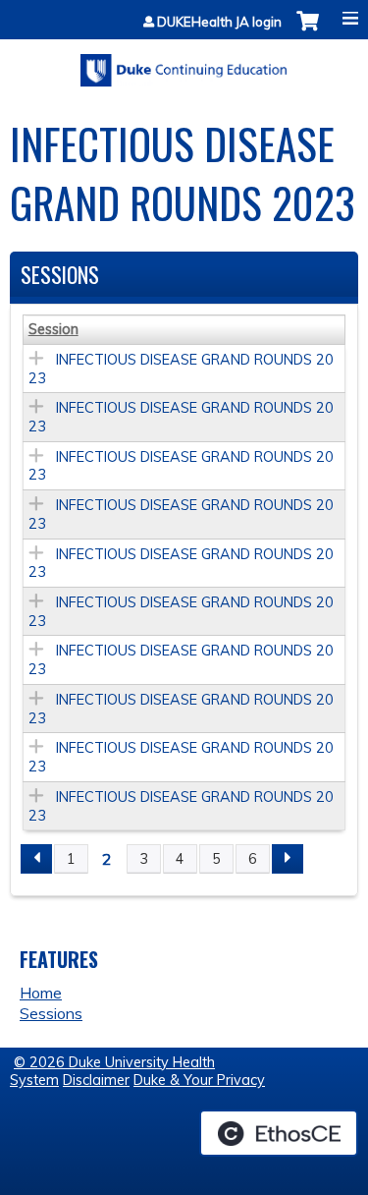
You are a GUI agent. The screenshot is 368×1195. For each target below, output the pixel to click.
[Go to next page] (287, 859)
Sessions (51, 1013)
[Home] (184, 63)
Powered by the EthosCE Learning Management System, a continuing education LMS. (278, 1133)
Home (41, 992)
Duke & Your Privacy (199, 1080)
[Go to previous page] (36, 859)
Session (53, 329)
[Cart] (307, 31)
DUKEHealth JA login (219, 22)
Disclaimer (96, 1080)
